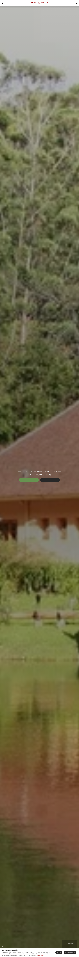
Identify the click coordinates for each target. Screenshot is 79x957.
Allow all (59, 952)
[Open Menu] (2, 3)
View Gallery (50, 480)
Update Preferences (70, 952)
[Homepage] (2, 946)
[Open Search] (76, 3)
